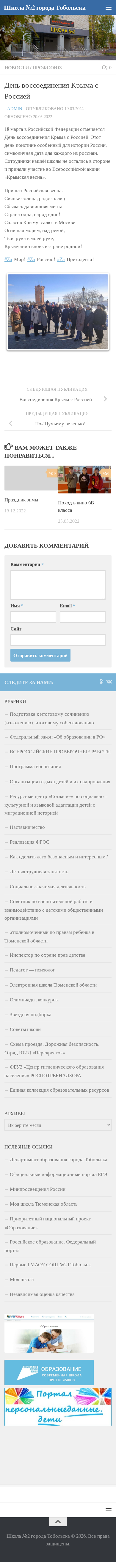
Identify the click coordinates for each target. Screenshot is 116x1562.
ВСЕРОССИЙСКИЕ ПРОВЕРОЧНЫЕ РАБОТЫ (60, 732)
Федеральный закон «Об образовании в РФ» (57, 718)
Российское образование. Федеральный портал (50, 1227)
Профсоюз (47, 67)
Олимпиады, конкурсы (34, 980)
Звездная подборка (30, 995)
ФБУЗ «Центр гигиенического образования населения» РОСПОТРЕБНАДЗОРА (54, 1052)
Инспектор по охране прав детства (47, 936)
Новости (16, 67)
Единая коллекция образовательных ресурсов (59, 1071)
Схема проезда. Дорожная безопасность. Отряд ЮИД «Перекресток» (51, 1029)
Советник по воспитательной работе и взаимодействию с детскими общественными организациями (53, 891)
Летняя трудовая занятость (39, 852)
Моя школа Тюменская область (44, 1185)
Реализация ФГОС (29, 823)
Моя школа (22, 1260)
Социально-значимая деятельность (48, 867)
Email (67, 586)
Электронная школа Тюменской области (53, 966)
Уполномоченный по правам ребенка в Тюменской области (49, 917)
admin (14, 108)
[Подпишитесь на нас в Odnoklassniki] (101, 663)
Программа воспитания (35, 747)
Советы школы (25, 1010)
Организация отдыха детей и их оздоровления (60, 762)
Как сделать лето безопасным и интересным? (59, 837)
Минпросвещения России (37, 1170)
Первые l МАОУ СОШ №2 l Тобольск (50, 1245)
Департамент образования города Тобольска (58, 1140)
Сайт (15, 610)
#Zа (8, 259)
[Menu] (108, 7)
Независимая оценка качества (42, 1275)
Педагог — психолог (32, 951)
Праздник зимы (21, 480)
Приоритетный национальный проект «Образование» (47, 1204)
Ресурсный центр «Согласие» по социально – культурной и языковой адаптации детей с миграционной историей (55, 785)
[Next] (99, 302)
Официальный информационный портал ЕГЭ (58, 1155)
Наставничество (27, 808)
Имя (16, 586)
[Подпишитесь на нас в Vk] (109, 663)
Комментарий (27, 545)
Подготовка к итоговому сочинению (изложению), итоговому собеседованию (49, 699)
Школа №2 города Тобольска (45, 7)
